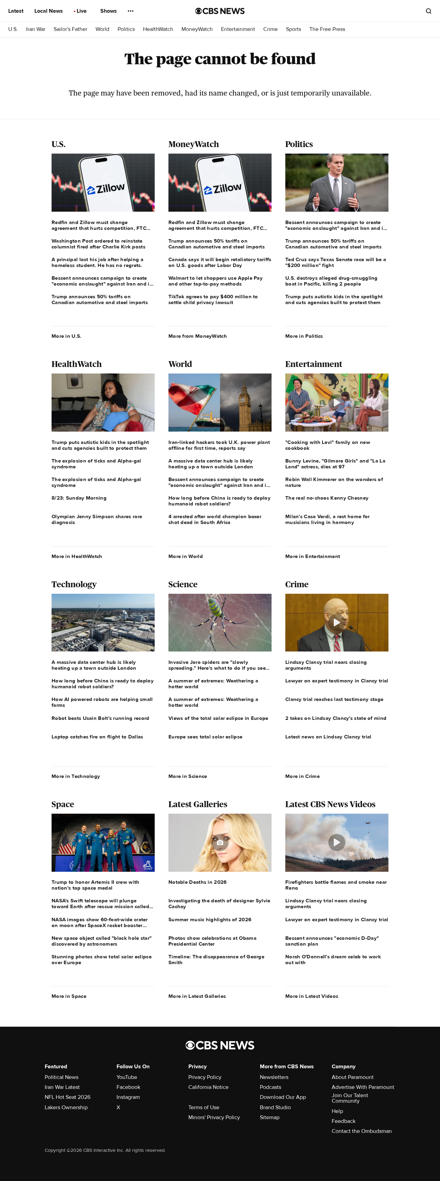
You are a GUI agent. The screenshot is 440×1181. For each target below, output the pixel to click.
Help (337, 1111)
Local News (49, 11)
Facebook (128, 1087)
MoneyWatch (197, 29)
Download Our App (283, 1097)
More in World (185, 556)
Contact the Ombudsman (362, 1131)
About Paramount (353, 1077)
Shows (109, 11)
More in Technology (76, 776)
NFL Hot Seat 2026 (67, 1097)
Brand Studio (275, 1107)
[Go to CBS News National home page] (220, 11)
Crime (270, 29)
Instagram (128, 1097)
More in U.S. (67, 336)
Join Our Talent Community (350, 1098)
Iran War (35, 29)
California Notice (208, 1087)
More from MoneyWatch (197, 336)
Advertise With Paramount (363, 1087)
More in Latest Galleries (197, 996)
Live (82, 11)
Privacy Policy (204, 1077)
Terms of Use (203, 1107)
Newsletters (274, 1077)
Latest (16, 11)
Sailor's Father (70, 29)
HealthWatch (158, 29)
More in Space (69, 996)
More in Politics (304, 336)
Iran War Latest (62, 1087)
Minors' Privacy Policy (214, 1117)
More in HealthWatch (77, 556)
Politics (126, 29)
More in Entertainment (312, 556)
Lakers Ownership (66, 1107)
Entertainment (238, 29)
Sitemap (269, 1117)
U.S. (13, 29)
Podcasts (270, 1087)
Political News (61, 1077)
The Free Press (327, 29)
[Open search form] (429, 11)
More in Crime (302, 776)
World (102, 29)
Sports (293, 29)
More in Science (187, 776)
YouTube (127, 1077)
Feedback (343, 1121)
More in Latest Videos (311, 996)
